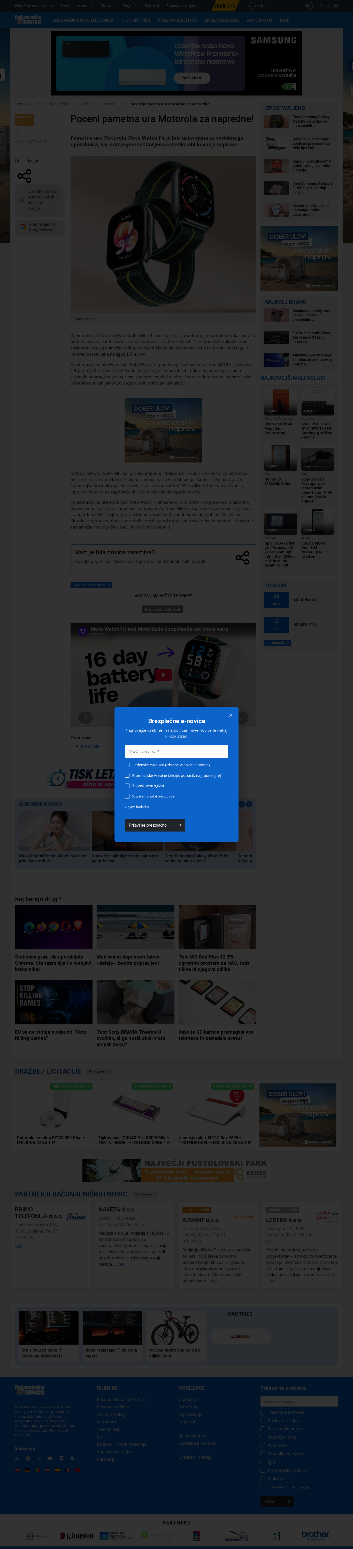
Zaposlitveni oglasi (148, 785)
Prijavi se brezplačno (148, 825)
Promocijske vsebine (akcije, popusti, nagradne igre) (176, 775)
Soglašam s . (153, 796)
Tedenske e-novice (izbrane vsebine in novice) (171, 764)
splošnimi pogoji (161, 796)
